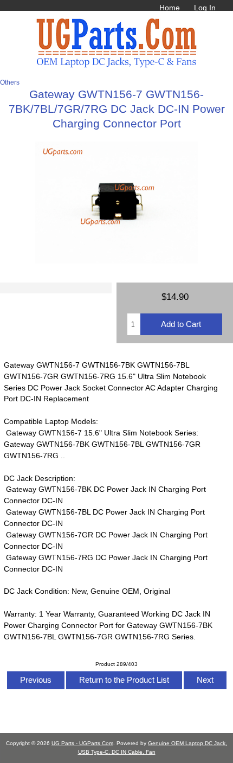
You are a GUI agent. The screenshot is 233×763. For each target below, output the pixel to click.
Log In (205, 7)
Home (169, 7)
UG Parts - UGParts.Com (82, 743)
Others (10, 82)
